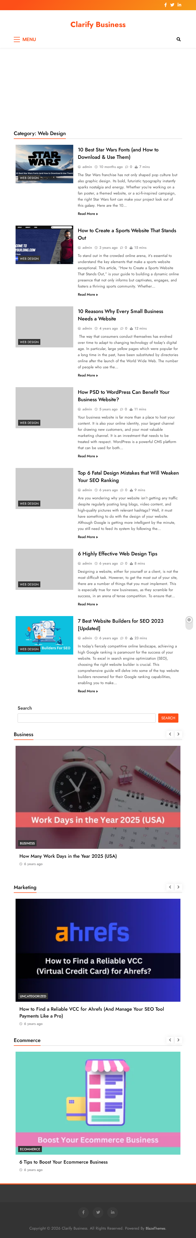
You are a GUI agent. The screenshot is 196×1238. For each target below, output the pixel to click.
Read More (86, 213)
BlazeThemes (155, 1228)
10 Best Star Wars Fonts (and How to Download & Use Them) (118, 153)
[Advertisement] (98, 88)
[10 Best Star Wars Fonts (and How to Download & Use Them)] (44, 164)
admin (87, 166)
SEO (23, 996)
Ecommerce (30, 1149)
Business (27, 843)
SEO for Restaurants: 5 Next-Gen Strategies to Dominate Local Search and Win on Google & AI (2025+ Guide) (97, 1012)
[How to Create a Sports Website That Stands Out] (44, 245)
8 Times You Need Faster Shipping (55, 1161)
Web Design (29, 178)
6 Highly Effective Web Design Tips (117, 553)
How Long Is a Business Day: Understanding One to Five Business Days (94, 856)
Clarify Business (98, 24)
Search (25, 708)
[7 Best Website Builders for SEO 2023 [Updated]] (44, 635)
